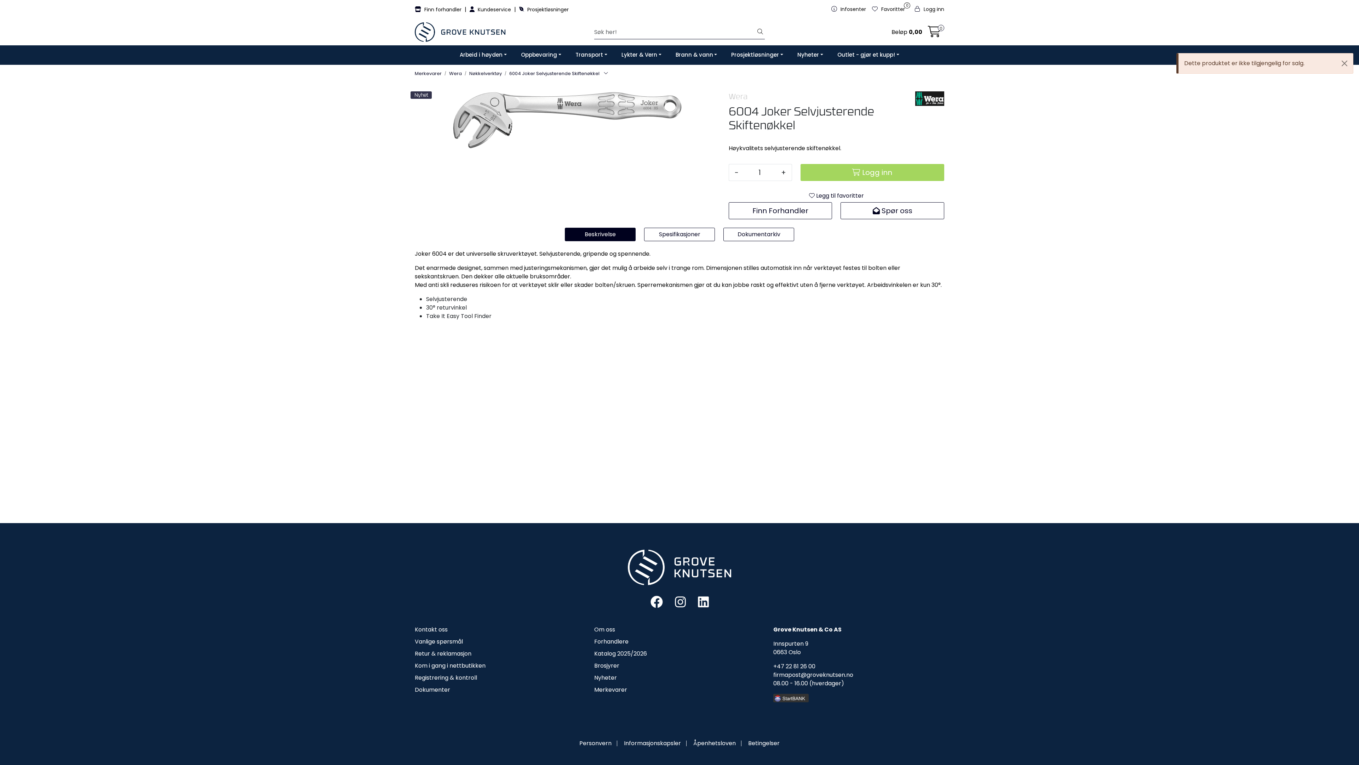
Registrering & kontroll (446, 678)
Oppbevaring (539, 54)
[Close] (1344, 63)
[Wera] (929, 98)
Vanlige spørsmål (439, 642)
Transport (589, 54)
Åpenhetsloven (714, 743)
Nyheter (808, 54)
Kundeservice (494, 9)
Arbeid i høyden (481, 54)
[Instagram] (680, 601)
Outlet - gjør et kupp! (866, 54)
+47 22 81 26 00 (794, 666)
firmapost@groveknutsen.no (813, 675)
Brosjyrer (606, 666)
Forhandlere (611, 642)
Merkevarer (610, 690)
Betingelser (764, 743)
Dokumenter (432, 690)
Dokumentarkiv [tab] (759, 234)
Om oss (604, 629)
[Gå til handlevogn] (934, 34)
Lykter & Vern (639, 54)
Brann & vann (694, 54)
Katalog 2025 (612, 654)
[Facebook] (656, 601)
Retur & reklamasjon (443, 654)
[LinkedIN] (703, 601)
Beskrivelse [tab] (600, 234)
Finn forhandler (443, 9)
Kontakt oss (431, 629)
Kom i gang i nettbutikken (450, 666)
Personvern (595, 743)
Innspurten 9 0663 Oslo (790, 648)
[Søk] (760, 32)
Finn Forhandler (780, 211)
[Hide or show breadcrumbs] (606, 73)
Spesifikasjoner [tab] (679, 234)
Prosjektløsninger (547, 9)
